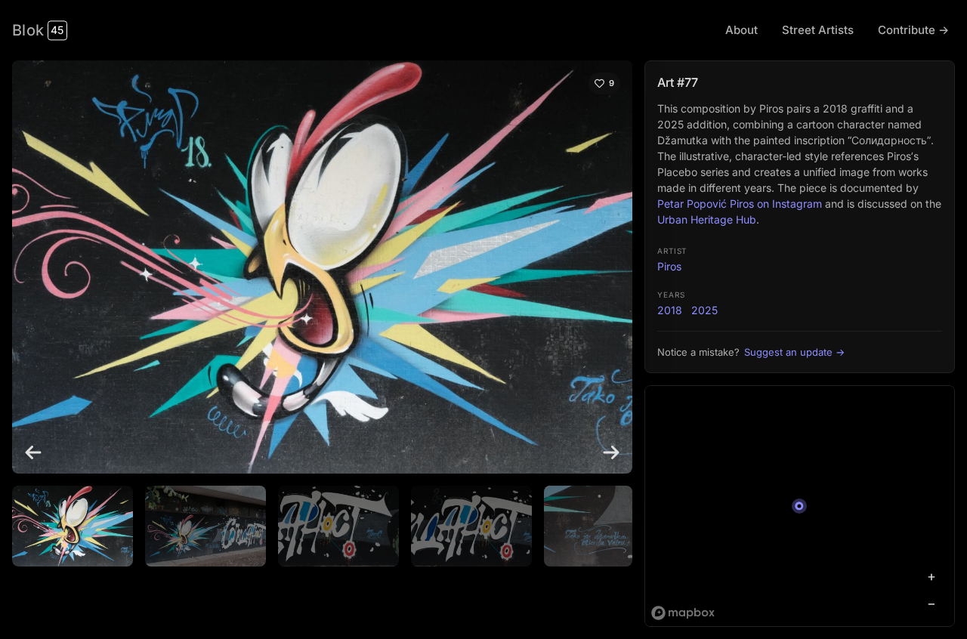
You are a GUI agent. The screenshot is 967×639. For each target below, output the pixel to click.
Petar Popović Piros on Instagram (739, 203)
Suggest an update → (794, 352)
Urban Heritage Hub (706, 219)
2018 (669, 310)
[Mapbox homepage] (683, 613)
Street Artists (818, 30)
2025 (704, 310)
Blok (37, 30)
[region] (799, 506)
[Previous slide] (33, 452)
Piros (669, 266)
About (741, 30)
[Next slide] (611, 452)
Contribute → (913, 30)
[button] (72, 526)
